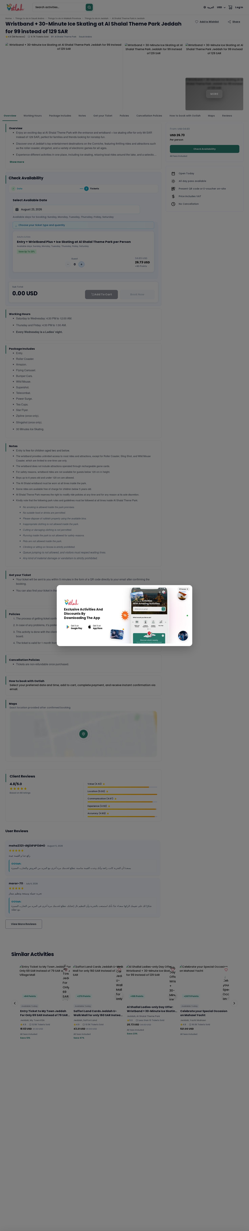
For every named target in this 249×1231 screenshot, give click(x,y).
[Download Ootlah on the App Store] (95, 627)
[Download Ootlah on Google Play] (74, 627)
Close (183, 589)
